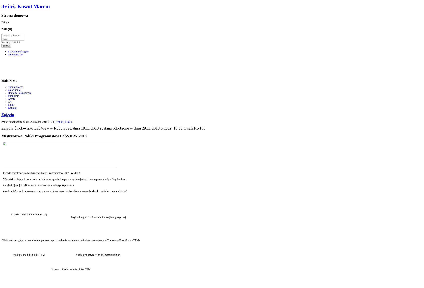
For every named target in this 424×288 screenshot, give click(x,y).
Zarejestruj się (15, 54)
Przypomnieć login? (18, 51)
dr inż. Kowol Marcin (25, 6)
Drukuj (60, 121)
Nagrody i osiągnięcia (19, 92)
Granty (11, 98)
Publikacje (13, 95)
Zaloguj (6, 45)
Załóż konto (14, 90)
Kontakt (12, 107)
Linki (11, 104)
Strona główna (15, 87)
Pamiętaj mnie (8, 42)
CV (10, 101)
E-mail (68, 121)
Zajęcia (7, 115)
